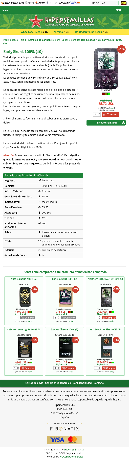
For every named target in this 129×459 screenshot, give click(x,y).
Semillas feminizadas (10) (85, 39)
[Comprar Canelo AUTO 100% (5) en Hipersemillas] (66, 296)
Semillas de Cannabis (40, 39)
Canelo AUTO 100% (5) (64, 278)
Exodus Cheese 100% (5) (64, 329)
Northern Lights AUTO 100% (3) (105, 278)
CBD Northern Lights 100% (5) (23, 329)
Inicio (5, 9)
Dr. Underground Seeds (88, 31)
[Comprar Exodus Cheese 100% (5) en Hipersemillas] (66, 347)
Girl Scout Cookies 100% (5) (105, 329)
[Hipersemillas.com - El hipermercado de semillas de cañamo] (64, 21)
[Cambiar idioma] (124, 3)
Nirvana (58, 31)
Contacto (99, 382)
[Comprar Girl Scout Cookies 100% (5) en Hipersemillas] (106, 347)
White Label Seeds (31, 31)
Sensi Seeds (62, 39)
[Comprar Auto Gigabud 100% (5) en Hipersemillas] (25, 296)
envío (112, 108)
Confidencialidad (82, 382)
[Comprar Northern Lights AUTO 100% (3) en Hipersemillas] (106, 296)
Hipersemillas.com (74, 449)
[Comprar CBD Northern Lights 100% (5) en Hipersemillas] (25, 347)
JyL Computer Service (71, 456)
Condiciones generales (58, 382)
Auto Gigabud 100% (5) (23, 278)
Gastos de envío (34, 382)
